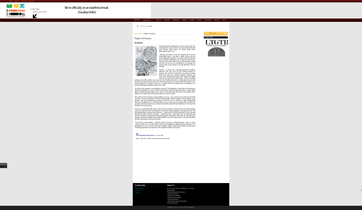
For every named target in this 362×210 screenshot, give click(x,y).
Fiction (199, 20)
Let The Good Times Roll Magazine (185, 207)
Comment (137, 190)
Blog (224, 20)
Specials (158, 20)
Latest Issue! (148, 20)
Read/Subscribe (139, 188)
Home (11, 1)
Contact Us (24, 1)
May (141, 33)
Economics (207, 20)
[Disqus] (162, 155)
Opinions (167, 20)
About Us (17, 1)
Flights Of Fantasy (143, 38)
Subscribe (31, 1)
